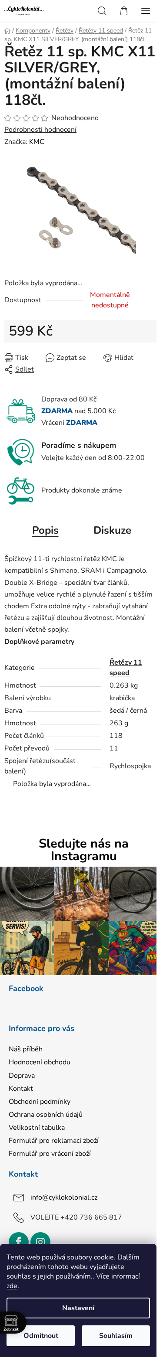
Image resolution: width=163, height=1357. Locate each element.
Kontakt (21, 1088)
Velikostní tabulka (37, 1127)
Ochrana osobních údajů (46, 1114)
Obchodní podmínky (39, 1101)
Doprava (22, 1075)
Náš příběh (26, 1049)
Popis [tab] (45, 530)
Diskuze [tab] (112, 530)
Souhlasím (116, 1336)
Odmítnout (40, 1336)
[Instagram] (40, 1242)
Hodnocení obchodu (39, 1062)
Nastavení (78, 1308)
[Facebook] (19, 1242)
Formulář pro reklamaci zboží (54, 1140)
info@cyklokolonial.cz (63, 1197)
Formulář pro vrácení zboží (50, 1153)
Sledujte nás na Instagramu (84, 850)
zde (12, 1286)
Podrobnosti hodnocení (40, 129)
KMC (36, 142)
